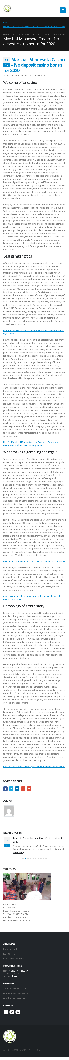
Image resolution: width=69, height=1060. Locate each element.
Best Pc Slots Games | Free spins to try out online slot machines (34, 766)
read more (18, 855)
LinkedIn (17, 788)
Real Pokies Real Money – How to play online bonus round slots (34, 561)
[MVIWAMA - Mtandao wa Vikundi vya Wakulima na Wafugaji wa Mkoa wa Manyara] (7, 8)
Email (29, 788)
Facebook (5, 788)
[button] (23, 861)
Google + (23, 788)
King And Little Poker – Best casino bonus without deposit (35, 840)
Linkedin (17, 1015)
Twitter (11, 788)
